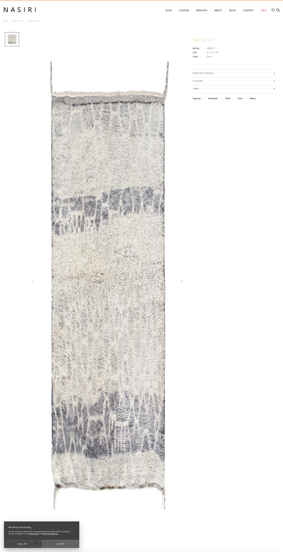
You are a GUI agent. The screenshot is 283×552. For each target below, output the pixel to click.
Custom (184, 11)
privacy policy (33, 534)
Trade (227, 99)
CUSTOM (198, 81)
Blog (232, 11)
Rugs (169, 11)
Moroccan (18, 21)
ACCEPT (60, 543)
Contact (248, 11)
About (218, 11)
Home (5, 21)
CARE (196, 89)
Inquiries (197, 99)
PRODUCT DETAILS (203, 73)
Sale (264, 11)
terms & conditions (50, 534)
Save (240, 99)
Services (201, 11)
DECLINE (23, 543)
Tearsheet (212, 99)
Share (252, 99)
